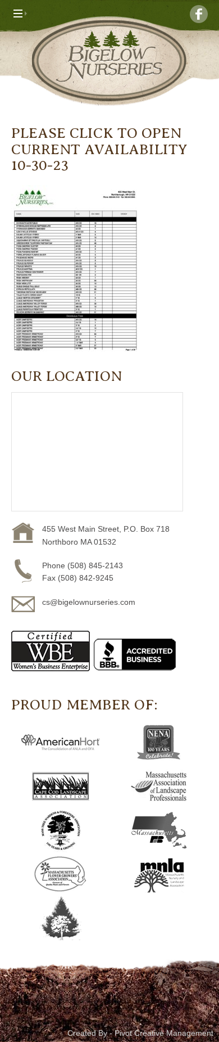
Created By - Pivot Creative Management (140, 1032)
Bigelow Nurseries (109, 61)
